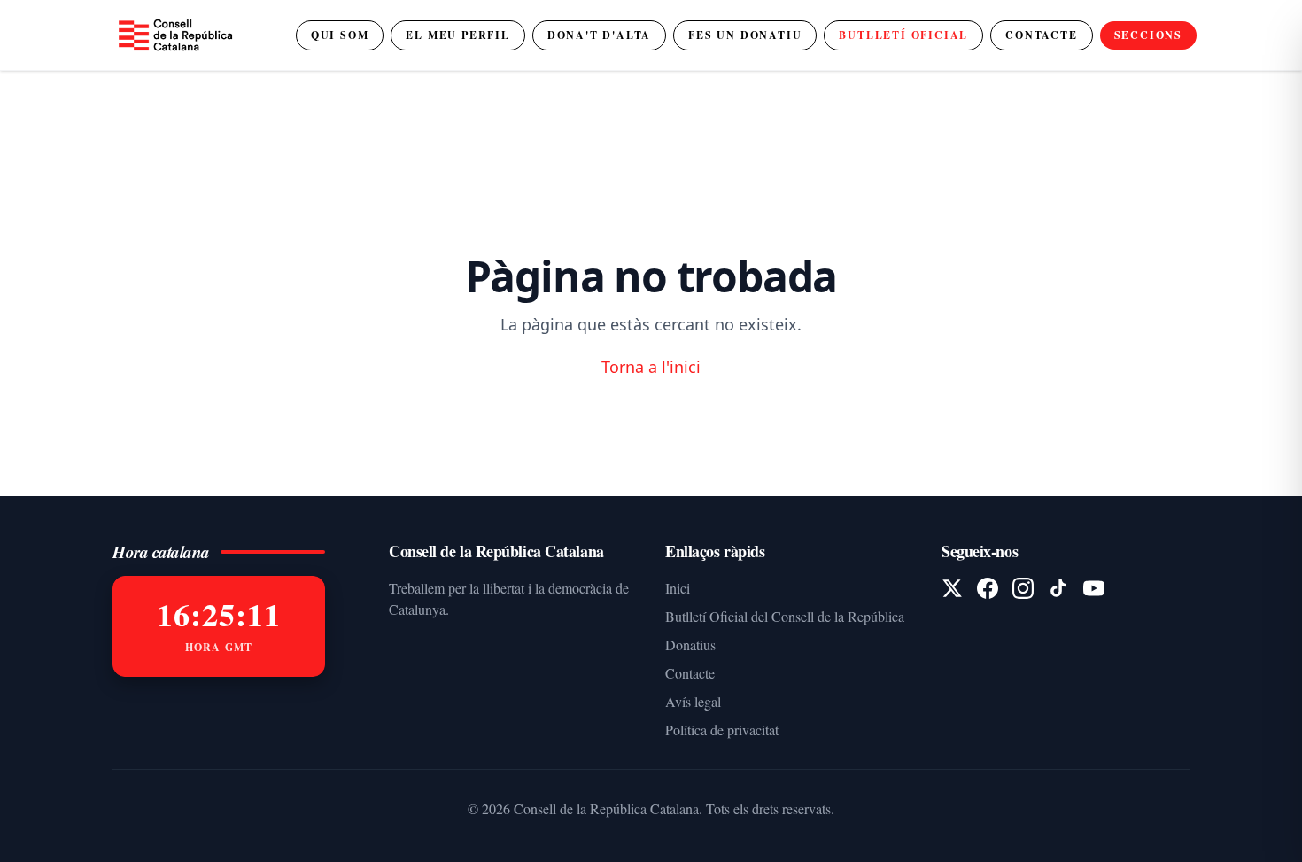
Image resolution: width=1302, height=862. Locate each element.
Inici (677, 588)
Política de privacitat (722, 729)
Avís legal (693, 701)
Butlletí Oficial (903, 35)
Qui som (340, 35)
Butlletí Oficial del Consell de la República (784, 616)
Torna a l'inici (651, 366)
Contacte (1041, 35)
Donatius (690, 644)
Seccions (1148, 35)
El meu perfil (457, 35)
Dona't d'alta (599, 35)
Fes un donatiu (745, 35)
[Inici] (174, 35)
